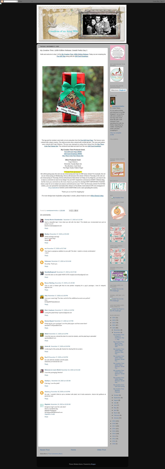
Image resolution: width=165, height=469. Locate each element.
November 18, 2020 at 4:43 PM (60, 391)
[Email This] (70, 211)
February (117, 415)
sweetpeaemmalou (118, 106)
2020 (114, 328)
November (117, 332)
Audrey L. (48, 380)
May (115, 407)
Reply (46, 228)
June (115, 405)
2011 (114, 441)
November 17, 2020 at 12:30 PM (58, 295)
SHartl (47, 333)
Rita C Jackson (50, 310)
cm (46, 248)
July (115, 403)
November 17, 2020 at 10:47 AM (66, 272)
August (116, 400)
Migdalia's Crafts (50, 414)
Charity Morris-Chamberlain (54, 219)
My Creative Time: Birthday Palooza (118, 390)
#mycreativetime (53, 188)
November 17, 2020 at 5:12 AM (72, 219)
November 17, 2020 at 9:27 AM (56, 248)
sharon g (48, 391)
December (117, 330)
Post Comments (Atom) (55, 453)
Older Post (101, 450)
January (116, 418)
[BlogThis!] (72, 211)
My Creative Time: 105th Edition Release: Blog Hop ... (118, 351)
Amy (46, 295)
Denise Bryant (49, 321)
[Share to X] (74, 211)
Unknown (48, 261)
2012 (114, 438)
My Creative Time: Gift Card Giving (119, 385)
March (116, 413)
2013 (114, 436)
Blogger (93, 464)
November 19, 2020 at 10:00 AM (60, 404)
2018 (114, 423)
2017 (114, 426)
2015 (114, 431)
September (117, 397)
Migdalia (47, 404)
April (115, 410)
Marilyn (47, 234)
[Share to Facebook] (75, 211)
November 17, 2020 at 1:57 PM (63, 321)
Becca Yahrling (49, 283)
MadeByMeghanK (50, 272)
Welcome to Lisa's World (53, 370)
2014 (114, 433)
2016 (114, 428)
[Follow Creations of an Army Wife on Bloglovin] (118, 91)
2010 (114, 443)
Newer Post (45, 450)
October (116, 395)
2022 (114, 322)
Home (73, 450)
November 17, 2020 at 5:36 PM (60, 346)
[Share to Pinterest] (77, 211)
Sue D (47, 357)
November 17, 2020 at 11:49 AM (65, 283)
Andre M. (48, 346)
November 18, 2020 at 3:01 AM (70, 370)
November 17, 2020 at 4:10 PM (58, 333)
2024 (114, 317)
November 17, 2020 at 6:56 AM (59, 234)
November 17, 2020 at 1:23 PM (64, 310)
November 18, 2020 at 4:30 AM (61, 380)
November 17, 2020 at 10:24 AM (61, 261)
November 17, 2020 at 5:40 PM (58, 357)
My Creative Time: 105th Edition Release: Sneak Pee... (118, 358)
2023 (114, 320)
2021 (114, 325)
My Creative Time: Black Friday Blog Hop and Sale (118, 344)
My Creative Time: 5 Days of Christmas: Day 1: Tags (118, 337)
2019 (114, 421)
